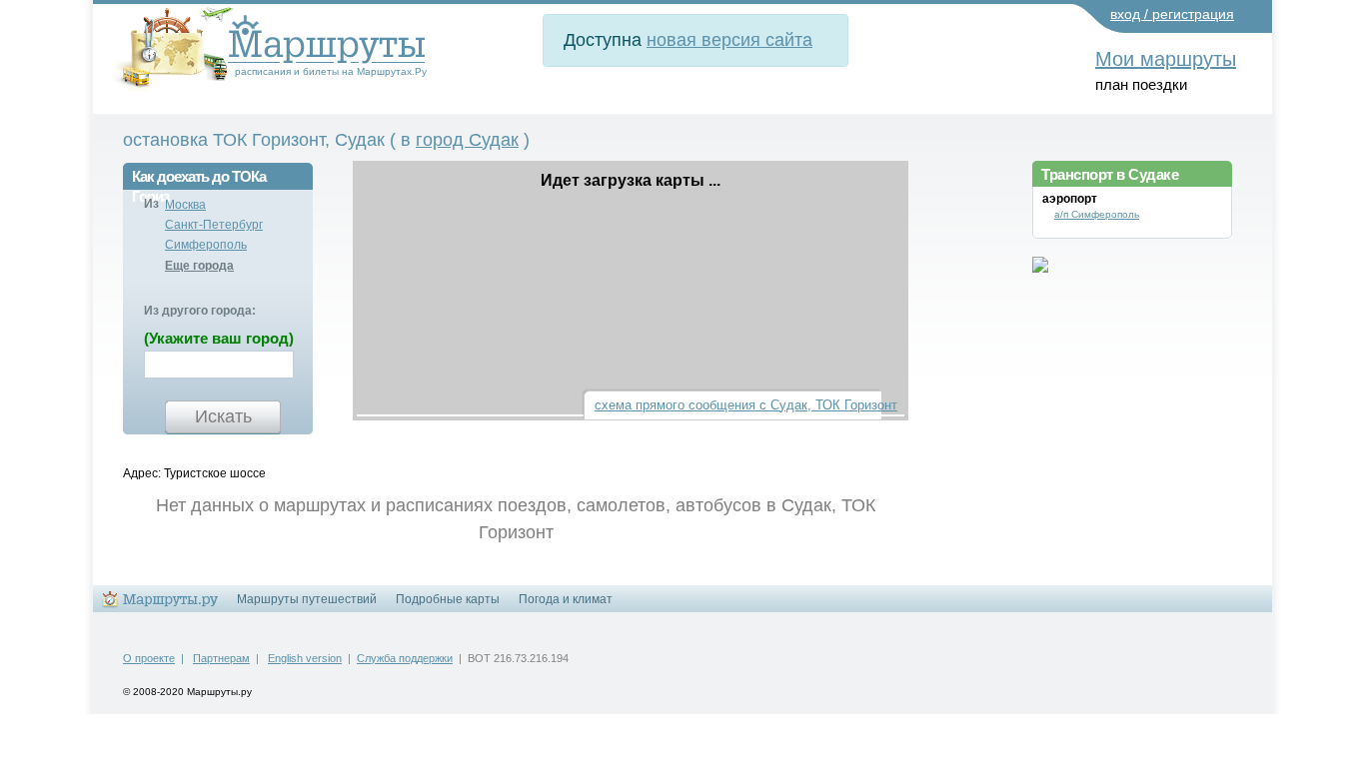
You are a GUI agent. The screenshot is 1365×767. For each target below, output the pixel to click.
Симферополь (206, 245)
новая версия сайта (729, 40)
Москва (185, 205)
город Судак (467, 140)
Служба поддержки (405, 658)
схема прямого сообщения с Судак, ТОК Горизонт (746, 404)
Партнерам (221, 658)
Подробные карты (448, 599)
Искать (223, 416)
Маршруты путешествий (307, 599)
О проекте (149, 658)
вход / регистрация (1172, 14)
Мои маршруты (1165, 59)
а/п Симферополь (1096, 214)
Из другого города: (200, 311)
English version (305, 658)
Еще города (199, 266)
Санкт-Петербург (214, 225)
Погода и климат (566, 599)
